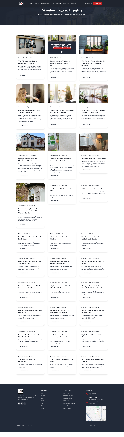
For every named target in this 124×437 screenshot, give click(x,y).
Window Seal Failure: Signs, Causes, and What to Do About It (62, 111)
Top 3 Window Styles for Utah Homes (91, 336)
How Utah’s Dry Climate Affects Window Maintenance (29, 111)
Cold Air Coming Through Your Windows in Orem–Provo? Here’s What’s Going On (29, 211)
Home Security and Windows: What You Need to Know (30, 262)
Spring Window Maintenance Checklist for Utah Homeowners (28, 159)
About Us (37, 3)
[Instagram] (21, 403)
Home (31, 3)
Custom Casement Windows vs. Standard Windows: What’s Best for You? (62, 63)
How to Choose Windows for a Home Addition (62, 190)
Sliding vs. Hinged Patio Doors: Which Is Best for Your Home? (92, 287)
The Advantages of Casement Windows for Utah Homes (59, 311)
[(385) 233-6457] (87, 394)
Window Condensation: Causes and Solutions (61, 238)
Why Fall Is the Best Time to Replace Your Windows (27, 62)
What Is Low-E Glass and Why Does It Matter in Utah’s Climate (93, 111)
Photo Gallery (66, 3)
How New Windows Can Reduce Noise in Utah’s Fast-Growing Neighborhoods (60, 160)
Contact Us (73, 3)
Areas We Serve (56, 3)
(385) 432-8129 (93, 393)
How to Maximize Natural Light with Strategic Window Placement (61, 336)
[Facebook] (19, 403)
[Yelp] (24, 403)
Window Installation (45, 3)
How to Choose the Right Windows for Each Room (93, 311)
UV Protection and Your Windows (93, 189)
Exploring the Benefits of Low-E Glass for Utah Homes (28, 336)
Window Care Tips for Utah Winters (94, 158)
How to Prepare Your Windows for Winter (93, 262)
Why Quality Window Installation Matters (93, 360)
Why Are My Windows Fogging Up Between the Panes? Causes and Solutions (93, 63)
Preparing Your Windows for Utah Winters (61, 360)
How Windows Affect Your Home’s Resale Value (29, 238)
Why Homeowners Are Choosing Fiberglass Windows (60, 287)
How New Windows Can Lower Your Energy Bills (30, 311)
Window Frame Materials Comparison (26, 360)
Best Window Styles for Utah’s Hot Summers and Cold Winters (29, 287)
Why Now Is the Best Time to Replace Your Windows (59, 262)
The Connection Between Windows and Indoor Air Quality (93, 238)
